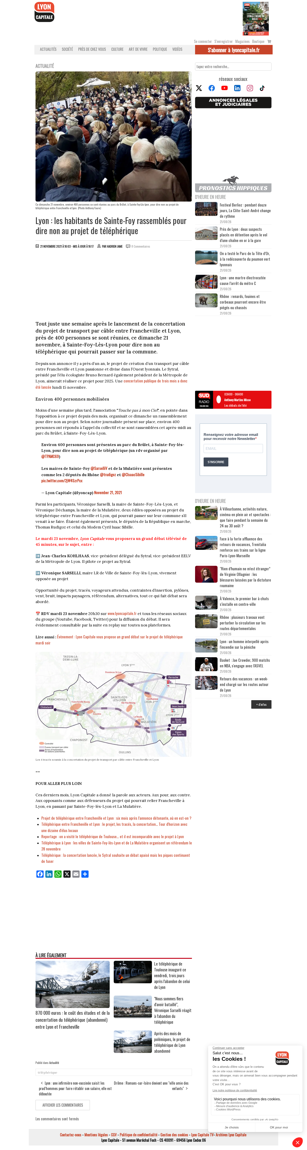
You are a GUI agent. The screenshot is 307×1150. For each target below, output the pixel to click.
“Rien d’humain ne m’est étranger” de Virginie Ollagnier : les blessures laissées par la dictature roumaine (245, 577)
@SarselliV (99, 468)
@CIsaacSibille (133, 474)
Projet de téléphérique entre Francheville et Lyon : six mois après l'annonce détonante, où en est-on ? (116, 818)
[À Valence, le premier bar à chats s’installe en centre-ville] (206, 603)
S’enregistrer (223, 41)
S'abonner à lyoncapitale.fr (234, 50)
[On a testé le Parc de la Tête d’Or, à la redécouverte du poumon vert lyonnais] (206, 258)
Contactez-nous (70, 1134)
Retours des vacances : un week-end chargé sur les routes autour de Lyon (244, 684)
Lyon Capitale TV (202, 1134)
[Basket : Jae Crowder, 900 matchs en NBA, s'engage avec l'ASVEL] (206, 665)
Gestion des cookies (174, 1134)
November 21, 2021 (108, 492)
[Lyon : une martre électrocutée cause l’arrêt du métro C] (206, 282)
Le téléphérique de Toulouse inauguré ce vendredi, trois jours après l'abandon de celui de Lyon (172, 975)
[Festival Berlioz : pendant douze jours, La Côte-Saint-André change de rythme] (206, 209)
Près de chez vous (92, 49)
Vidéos (177, 49)
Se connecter (203, 41)
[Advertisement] (114, 285)
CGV (114, 1134)
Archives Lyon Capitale (231, 1134)
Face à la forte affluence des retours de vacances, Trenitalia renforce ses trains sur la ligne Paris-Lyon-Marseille (243, 547)
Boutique (258, 41)
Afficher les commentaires (62, 1105)
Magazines (242, 41)
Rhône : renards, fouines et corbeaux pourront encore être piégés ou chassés (243, 301)
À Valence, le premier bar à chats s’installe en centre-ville (244, 601)
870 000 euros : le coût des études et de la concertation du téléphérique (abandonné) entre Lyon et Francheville (73, 1019)
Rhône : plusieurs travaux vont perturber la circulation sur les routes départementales (243, 622)
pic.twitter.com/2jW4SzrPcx (61, 480)
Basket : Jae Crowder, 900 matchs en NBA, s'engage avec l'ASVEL (245, 662)
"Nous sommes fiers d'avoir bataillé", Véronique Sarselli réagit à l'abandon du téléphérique (172, 1010)
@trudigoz (108, 474)
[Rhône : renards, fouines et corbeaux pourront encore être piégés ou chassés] (206, 301)
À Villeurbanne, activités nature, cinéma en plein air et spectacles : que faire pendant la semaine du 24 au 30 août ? (245, 517)
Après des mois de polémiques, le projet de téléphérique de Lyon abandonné (172, 1042)
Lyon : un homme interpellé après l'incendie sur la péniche (244, 644)
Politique (160, 49)
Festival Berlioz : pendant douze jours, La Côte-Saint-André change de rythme (245, 210)
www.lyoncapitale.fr (122, 613)
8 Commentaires (140, 246)
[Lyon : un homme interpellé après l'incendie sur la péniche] (206, 646)
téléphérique (47, 1072)
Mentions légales (96, 1134)
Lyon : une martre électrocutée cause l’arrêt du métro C (243, 280)
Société (67, 49)
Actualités (48, 49)
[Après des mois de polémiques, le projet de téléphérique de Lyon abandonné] (133, 1051)
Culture (117, 49)
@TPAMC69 (50, 456)
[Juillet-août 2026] (256, 18)
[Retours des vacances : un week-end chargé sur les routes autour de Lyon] (206, 683)
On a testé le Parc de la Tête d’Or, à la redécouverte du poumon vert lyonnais (245, 259)
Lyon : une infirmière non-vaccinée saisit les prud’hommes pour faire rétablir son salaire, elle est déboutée (75, 1088)
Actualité (54, 1062)
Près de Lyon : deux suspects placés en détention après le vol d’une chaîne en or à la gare (243, 234)
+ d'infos (261, 704)
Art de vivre (138, 49)
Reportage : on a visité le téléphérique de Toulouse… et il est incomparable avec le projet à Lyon (112, 836)
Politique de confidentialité (138, 1134)
